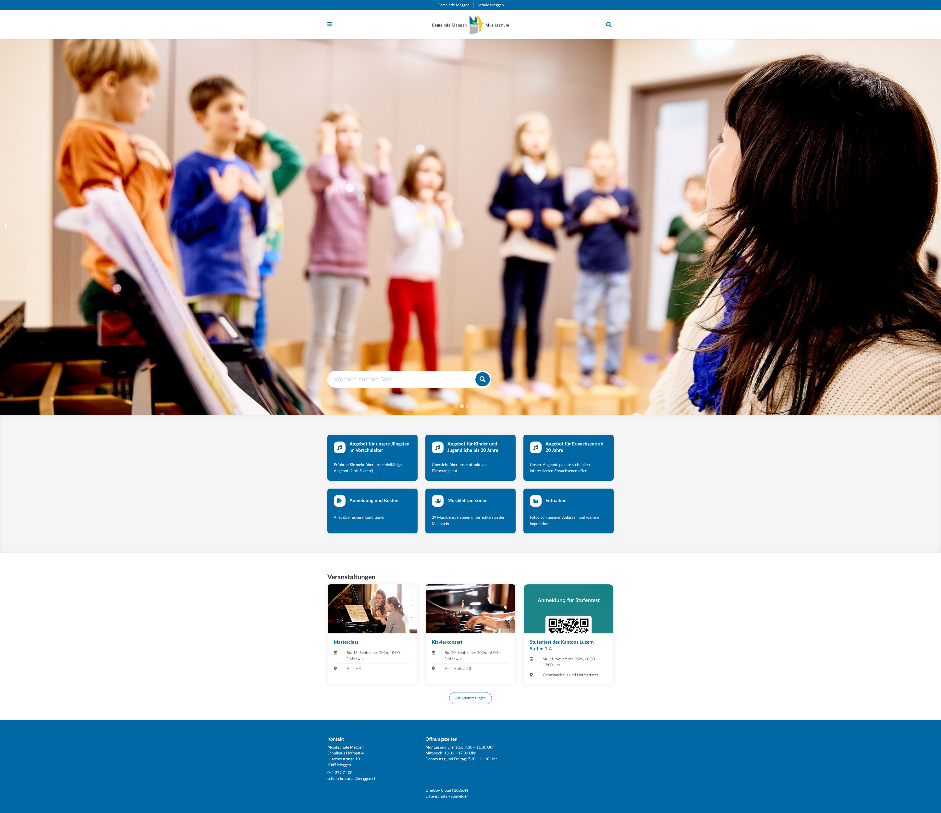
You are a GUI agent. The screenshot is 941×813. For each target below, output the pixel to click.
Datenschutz (436, 796)
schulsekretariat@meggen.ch (351, 779)
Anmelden (460, 796)
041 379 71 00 (339, 773)
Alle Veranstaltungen (470, 698)
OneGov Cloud (438, 790)
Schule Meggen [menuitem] (493, 5)
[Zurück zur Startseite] (470, 24)
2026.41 (461, 790)
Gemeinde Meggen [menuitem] (455, 5)
